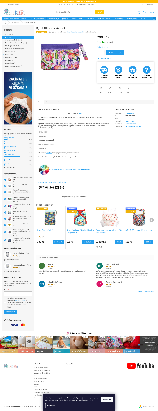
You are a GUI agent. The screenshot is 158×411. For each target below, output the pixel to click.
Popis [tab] (40, 102)
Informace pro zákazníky (85, 5)
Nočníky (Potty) (10, 52)
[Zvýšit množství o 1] (105, 51)
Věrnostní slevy (39, 381)
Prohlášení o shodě (40, 379)
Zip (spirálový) (130, 121)
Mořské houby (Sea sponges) (14, 49)
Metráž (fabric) (10, 63)
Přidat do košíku (116, 53)
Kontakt (36, 398)
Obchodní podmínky (40, 390)
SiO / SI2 (7, 159)
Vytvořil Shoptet (148, 406)
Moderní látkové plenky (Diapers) (16, 43)
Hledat (99, 12)
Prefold (6, 142)
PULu (80, 113)
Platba (36, 387)
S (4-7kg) (99, 247)
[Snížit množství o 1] (105, 54)
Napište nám (38, 395)
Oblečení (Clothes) (11, 57)
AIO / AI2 (7, 163)
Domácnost (9, 54)
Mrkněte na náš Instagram (81, 333)
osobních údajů (20, 300)
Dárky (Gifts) (9, 60)
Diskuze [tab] (60, 102)
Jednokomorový (130, 124)
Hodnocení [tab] (49, 102)
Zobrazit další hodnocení (145, 292)
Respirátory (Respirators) (13, 66)
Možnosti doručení (103, 47)
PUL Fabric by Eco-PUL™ (56, 170)
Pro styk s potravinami (133, 126)
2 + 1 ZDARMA (9, 37)
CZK (142, 5)
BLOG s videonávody (66, 5)
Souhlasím (107, 399)
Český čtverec (9, 138)
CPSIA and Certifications (73, 170)
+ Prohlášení (85, 170)
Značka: (90, 32)
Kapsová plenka (9, 155)
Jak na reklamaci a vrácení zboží (44, 376)
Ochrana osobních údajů (42, 373)
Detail (119, 242)
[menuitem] (15, 18)
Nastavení (51, 406)
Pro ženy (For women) (12, 46)
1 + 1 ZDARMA (9, 34)
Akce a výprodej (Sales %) (13, 40)
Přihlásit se (10, 312)
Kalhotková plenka (10, 150)
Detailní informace (103, 58)
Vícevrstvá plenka (10, 146)
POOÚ (91, 400)
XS (125, 118)
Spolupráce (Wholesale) (42, 392)
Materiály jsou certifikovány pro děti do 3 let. (52, 182)
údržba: (49, 153)
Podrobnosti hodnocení (75, 32)
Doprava (37, 384)
